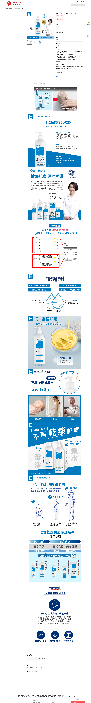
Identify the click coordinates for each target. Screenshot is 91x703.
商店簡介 (34, 700)
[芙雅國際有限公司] (13, 3)
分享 (58, 76)
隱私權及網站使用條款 (37, 702)
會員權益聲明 (53, 702)
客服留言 (53, 700)
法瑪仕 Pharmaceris (60, 39)
